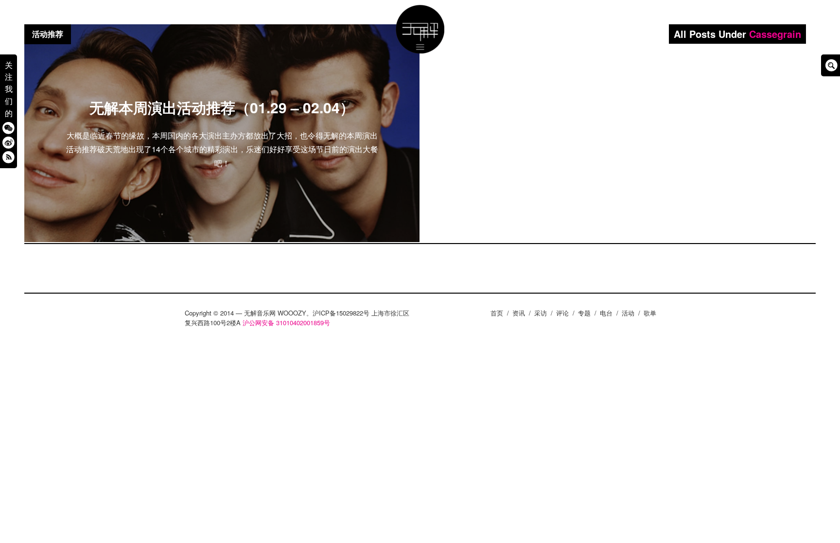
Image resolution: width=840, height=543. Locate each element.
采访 (540, 312)
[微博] (8, 142)
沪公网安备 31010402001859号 (286, 322)
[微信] (8, 127)
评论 (562, 312)
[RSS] (8, 156)
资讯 (518, 312)
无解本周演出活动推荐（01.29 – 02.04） (221, 107)
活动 (628, 312)
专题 (584, 312)
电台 (606, 312)
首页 (496, 312)
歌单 (650, 312)
